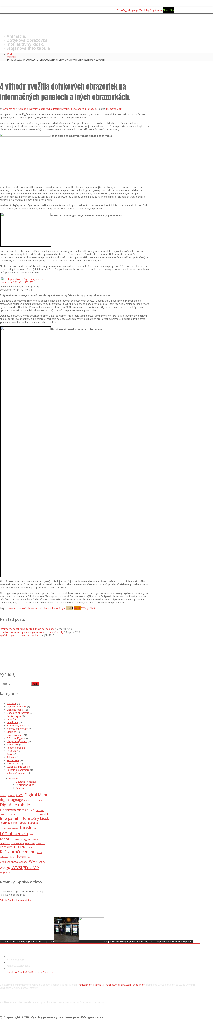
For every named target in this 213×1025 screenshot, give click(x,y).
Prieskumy (12, 750)
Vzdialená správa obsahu (13, 861)
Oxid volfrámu (17, 843)
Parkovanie (13, 744)
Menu (5, 839)
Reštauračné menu (18, 851)
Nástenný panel (15, 735)
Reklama (11, 757)
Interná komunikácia (9, 829)
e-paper (3, 814)
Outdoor (5, 843)
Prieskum (6, 847)
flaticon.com (85, 984)
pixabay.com (125, 984)
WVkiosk (37, 861)
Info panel (9, 818)
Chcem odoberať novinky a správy (28, 1009)
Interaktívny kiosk (62, 108)
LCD (35, 829)
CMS (19, 795)
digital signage (11, 799)
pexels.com (139, 984)
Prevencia (40, 843)
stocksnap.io (110, 984)
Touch (30, 857)
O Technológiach (16, 738)
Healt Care (12, 719)
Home (9, 54)
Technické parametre (18, 769)
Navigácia (25, 839)
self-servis (4, 857)
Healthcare (12, 722)
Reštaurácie (13, 760)
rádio (39, 852)
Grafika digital (14, 716)
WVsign (5, 868)
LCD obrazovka (14, 833)
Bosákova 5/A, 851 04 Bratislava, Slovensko (30, 972)
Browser (11, 795)
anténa (3, 795)
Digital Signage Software (34, 800)
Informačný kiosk (34, 818)
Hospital (43, 814)
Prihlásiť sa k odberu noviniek (15, 900)
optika (35, 840)
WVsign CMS (25, 867)
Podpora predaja (16, 747)
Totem (21, 856)
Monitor (15, 840)
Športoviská (13, 763)
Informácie (6, 822)
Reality (10, 754)
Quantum (30, 847)
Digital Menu (37, 794)
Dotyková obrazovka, (28, 40)
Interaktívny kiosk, (25, 44)
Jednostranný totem (17, 728)
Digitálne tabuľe (15, 804)
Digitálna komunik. (16, 706)
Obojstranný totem (17, 741)
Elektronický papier (17, 814)
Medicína (11, 731)
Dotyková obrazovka (40, 108)
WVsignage (9, 108)
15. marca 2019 (114, 108)
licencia (97, 984)
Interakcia (33, 822)
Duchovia (40, 810)
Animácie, (16, 36)
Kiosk (26, 827)
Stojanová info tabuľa (28, 48)
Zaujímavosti (5, 872)
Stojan (12, 857)
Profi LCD (19, 847)
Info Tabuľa (19, 822)
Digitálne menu (15, 709)
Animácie (11, 57)
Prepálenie (30, 843)
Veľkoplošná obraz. (17, 773)
